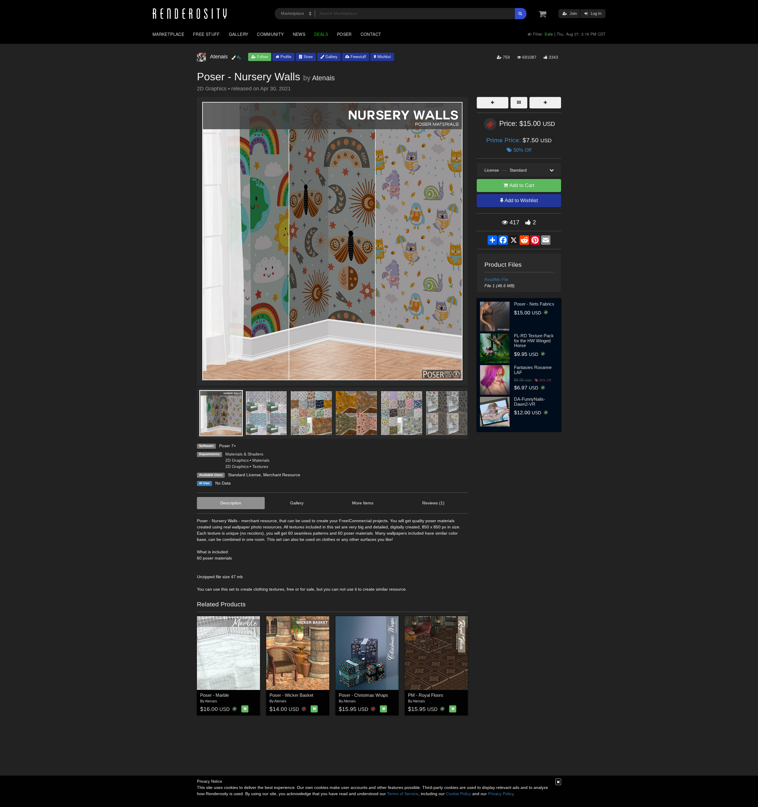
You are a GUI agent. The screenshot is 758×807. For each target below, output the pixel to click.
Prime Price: (504, 140)
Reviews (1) (433, 503)
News (299, 34)
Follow (262, 57)
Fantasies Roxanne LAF (533, 370)
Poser (344, 34)
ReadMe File (496, 279)
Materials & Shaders (244, 454)
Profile (285, 57)
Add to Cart (521, 185)
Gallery (238, 34)
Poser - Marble (214, 695)
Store (307, 57)
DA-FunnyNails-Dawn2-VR (529, 402)
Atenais (323, 78)
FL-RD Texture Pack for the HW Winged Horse (534, 340)
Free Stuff (206, 34)
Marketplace (168, 34)
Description (230, 503)
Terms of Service (402, 793)
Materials (260, 460)
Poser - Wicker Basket (291, 695)
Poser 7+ (227, 445)
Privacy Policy (500, 793)
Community (270, 34)
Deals (321, 34)
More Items (362, 503)
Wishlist (383, 57)
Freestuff (357, 57)
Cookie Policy (458, 793)
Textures (260, 466)
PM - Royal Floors (425, 695)
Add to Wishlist (520, 200)
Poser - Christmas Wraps (363, 695)
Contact (371, 34)
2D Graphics (237, 460)
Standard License (244, 474)
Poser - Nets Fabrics (534, 303)
